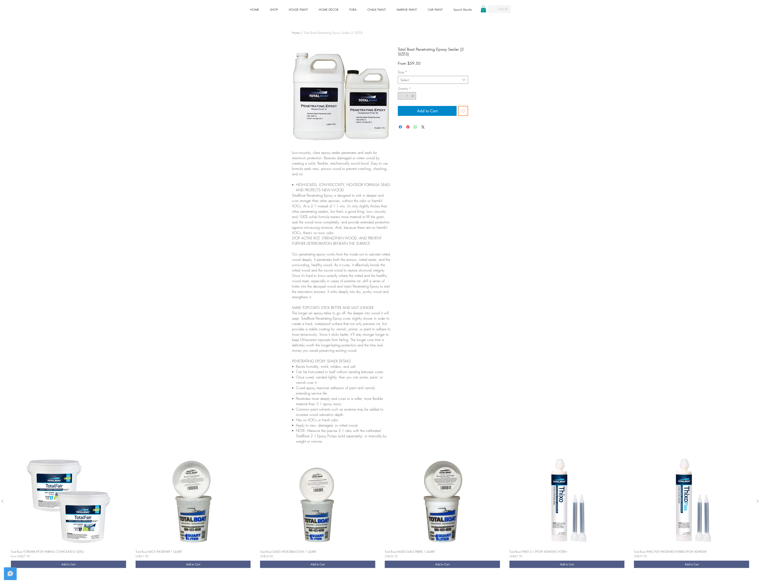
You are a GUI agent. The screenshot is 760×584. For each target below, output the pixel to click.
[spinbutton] (407, 96)
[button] (483, 9)
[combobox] (433, 80)
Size (402, 72)
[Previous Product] (2, 501)
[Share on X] (423, 127)
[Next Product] (757, 501)
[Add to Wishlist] (463, 111)
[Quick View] (68, 501)
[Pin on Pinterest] (408, 127)
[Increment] (413, 96)
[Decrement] (401, 96)
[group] (380, 513)
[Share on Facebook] (400, 127)
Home (296, 32)
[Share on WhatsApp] (415, 127)
